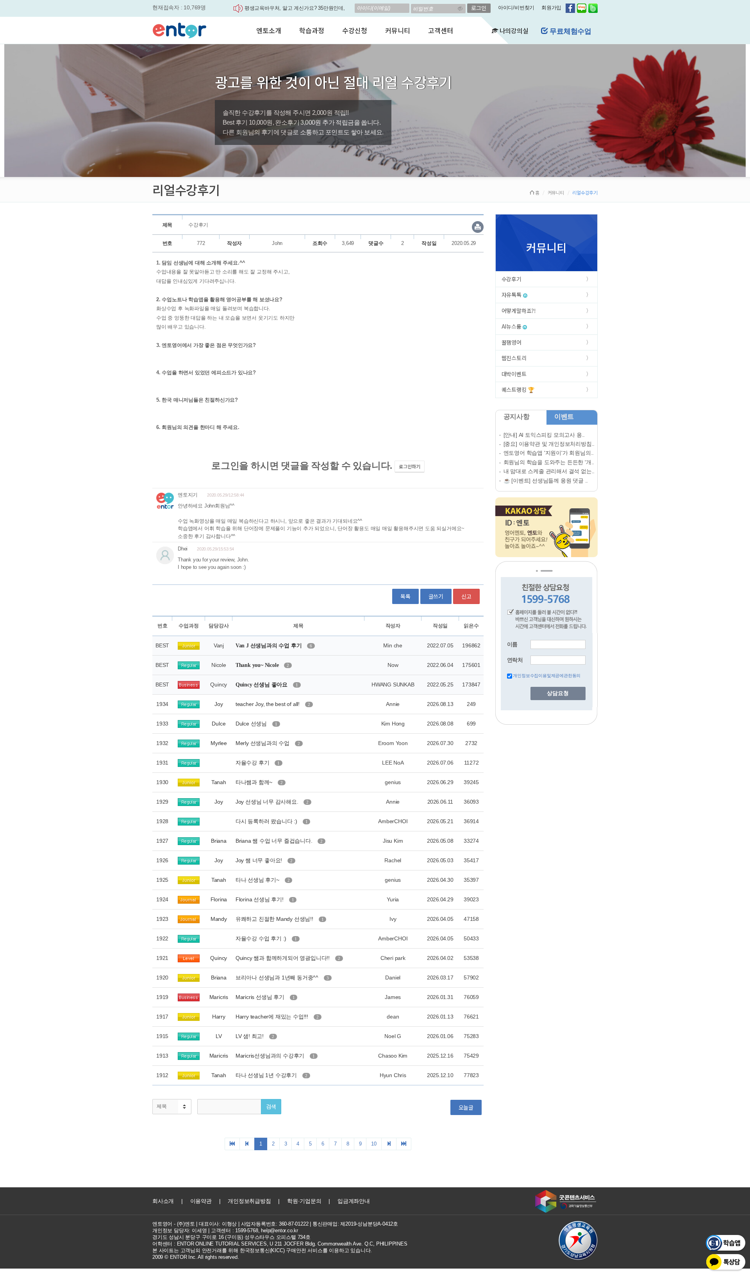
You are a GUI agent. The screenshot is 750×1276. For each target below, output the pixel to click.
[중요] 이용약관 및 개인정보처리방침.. (549, 444)
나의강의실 (513, 30)
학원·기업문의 (304, 1201)
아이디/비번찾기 (516, 8)
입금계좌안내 (354, 1201)
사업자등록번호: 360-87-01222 (275, 1224)
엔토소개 (268, 30)
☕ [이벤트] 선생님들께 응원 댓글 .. (546, 480)
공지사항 (517, 416)
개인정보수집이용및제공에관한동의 (546, 675)
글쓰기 (436, 596)
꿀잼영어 (511, 342)
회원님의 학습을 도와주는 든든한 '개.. (549, 462)
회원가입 (551, 8)
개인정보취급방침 (249, 1201)
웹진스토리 (514, 358)
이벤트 (564, 416)
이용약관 (201, 1201)
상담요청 (558, 693)
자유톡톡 (512, 294)
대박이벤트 (514, 374)
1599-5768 (246, 1230)
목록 (405, 596)
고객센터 (440, 30)
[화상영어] (179, 29)
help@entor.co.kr (279, 1230)
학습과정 (311, 30)
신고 (466, 596)
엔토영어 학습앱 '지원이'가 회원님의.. (549, 453)
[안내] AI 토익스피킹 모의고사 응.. (544, 435)
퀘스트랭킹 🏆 (518, 389)
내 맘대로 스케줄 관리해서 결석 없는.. (549, 471)
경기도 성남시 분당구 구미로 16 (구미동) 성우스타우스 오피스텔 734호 (231, 1237)
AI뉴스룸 (512, 326)
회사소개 (163, 1201)
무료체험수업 (569, 31)
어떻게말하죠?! (519, 311)
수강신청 (354, 30)
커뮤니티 (397, 30)
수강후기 (511, 279)
